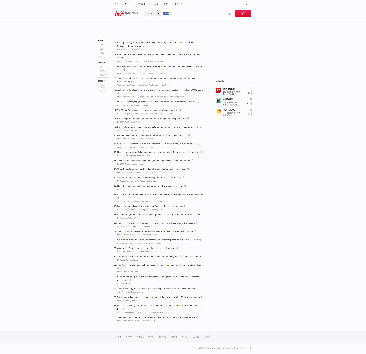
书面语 (102, 53)
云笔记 (155, 4)
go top (103, 86)
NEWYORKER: (132, 105)
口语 (101, 49)
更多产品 (179, 4)
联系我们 (184, 337)
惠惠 (166, 4)
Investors (129, 337)
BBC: (145, 114)
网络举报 (207, 337)
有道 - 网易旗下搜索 (126, 13)
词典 (116, 4)
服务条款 (217, 348)
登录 (246, 4)
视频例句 (102, 75)
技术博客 (162, 337)
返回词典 (103, 91)
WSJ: (143, 85)
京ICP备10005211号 (244, 348)
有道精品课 (140, 4)
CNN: (136, 252)
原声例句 (101, 63)
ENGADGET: (128, 49)
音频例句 (102, 71)
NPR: (139, 243)
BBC (119, 189)
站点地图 (196, 337)
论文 (101, 57)
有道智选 (140, 337)
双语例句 (101, 40)
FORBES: (140, 61)
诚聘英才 (173, 337)
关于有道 (117, 337)
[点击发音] (143, 46)
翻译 (127, 4)
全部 (101, 45)
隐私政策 (210, 348)
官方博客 (151, 337)
